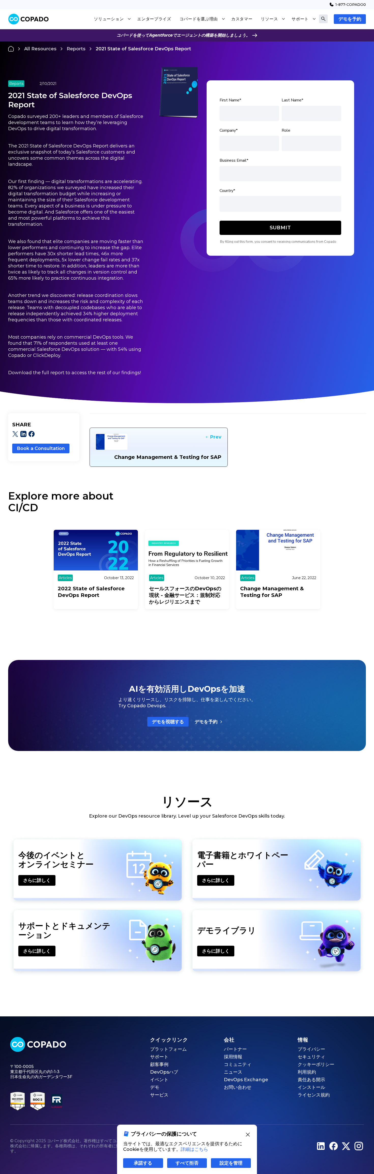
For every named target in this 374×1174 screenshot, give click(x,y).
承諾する (143, 1163)
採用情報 (233, 1057)
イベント (159, 1079)
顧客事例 (159, 1064)
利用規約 (307, 1072)
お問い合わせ (237, 1087)
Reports (76, 49)
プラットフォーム (168, 1049)
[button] (112, 19)
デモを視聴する (168, 722)
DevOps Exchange (246, 1079)
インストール (311, 1087)
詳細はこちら (194, 1149)
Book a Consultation (41, 448)
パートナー (235, 1049)
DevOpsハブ (164, 1072)
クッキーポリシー (316, 1064)
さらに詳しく (37, 880)
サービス (159, 1095)
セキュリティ (311, 1057)
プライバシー (311, 1049)
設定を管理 (231, 1163)
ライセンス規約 (314, 1095)
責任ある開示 (311, 1079)
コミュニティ (237, 1064)
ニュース (233, 1072)
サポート (159, 1057)
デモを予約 (349, 19)
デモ (154, 1087)
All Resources (40, 49)
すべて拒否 (187, 1163)
